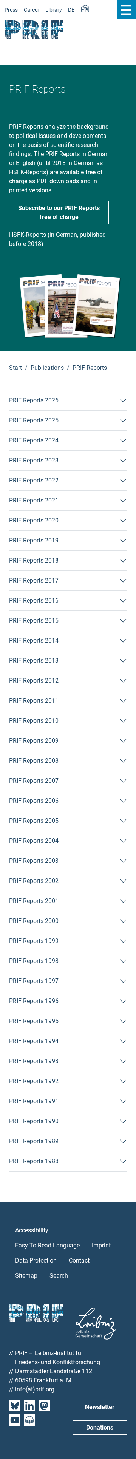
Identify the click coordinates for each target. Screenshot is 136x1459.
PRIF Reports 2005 (34, 820)
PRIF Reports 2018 (34, 560)
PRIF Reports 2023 (34, 460)
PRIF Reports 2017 (34, 580)
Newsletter (99, 1407)
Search (58, 1275)
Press (11, 10)
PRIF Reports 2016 (34, 600)
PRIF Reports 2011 (34, 700)
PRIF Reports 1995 (34, 1021)
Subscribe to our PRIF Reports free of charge (59, 212)
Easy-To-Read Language (47, 1245)
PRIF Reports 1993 (34, 1061)
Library (53, 10)
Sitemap (26, 1275)
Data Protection (36, 1260)
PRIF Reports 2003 (34, 860)
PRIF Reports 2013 (34, 660)
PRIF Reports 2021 (34, 500)
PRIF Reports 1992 (34, 1081)
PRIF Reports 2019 (34, 540)
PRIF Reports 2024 (34, 440)
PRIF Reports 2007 (34, 780)
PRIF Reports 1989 (34, 1141)
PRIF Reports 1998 (34, 960)
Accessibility (31, 1230)
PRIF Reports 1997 (34, 981)
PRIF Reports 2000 (34, 920)
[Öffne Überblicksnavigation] (126, 10)
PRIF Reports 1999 (34, 940)
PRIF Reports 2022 (34, 480)
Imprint (101, 1245)
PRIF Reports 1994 (34, 1041)
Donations (99, 1427)
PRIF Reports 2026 (34, 400)
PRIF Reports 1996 (34, 1001)
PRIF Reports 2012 (34, 680)
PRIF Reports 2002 (34, 880)
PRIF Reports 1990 (34, 1121)
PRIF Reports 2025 (34, 420)
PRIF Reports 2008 (34, 760)
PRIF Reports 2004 (34, 840)
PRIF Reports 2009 (34, 740)
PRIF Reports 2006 (34, 800)
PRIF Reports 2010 (34, 720)
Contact (79, 1260)
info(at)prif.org (34, 1389)
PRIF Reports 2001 (34, 900)
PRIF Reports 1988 (34, 1161)
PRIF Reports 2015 (34, 620)
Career (31, 10)
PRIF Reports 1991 (34, 1101)
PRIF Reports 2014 (34, 640)
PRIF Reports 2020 (34, 520)
